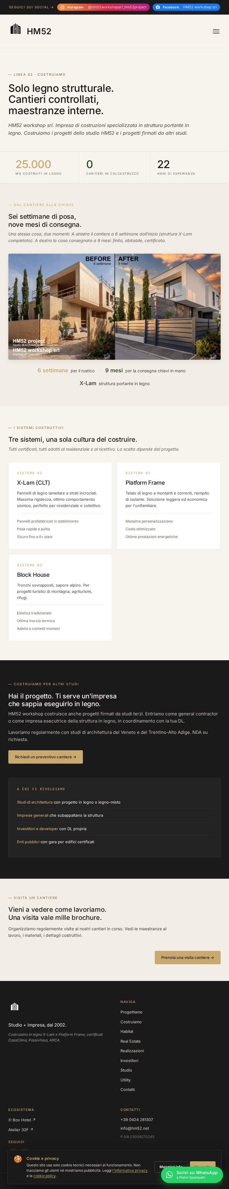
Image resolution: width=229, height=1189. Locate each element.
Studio (126, 1070)
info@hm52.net (134, 1128)
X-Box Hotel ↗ (22, 1119)
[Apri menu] (216, 31)
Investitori (129, 1060)
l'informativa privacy (130, 1170)
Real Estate (130, 1041)
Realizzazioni (132, 1050)
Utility (125, 1080)
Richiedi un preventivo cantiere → (45, 756)
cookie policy (44, 1176)
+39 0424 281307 (136, 1119)
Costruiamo (131, 1021)
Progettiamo (131, 1012)
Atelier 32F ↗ (20, 1129)
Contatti (127, 1089)
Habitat (126, 1031)
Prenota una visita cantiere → (187, 957)
